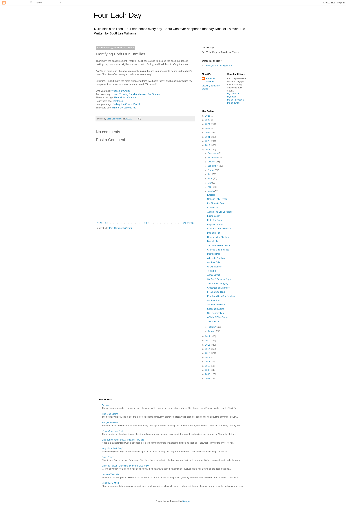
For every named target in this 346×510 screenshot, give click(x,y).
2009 (208, 370)
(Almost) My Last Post (112, 431)
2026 (208, 116)
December (213, 153)
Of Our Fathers (214, 266)
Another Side (213, 262)
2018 (208, 149)
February (212, 327)
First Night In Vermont (125, 97)
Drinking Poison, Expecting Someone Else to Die (126, 466)
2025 (208, 120)
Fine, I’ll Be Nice (110, 422)
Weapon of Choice (120, 91)
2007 (208, 378)
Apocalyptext (213, 275)
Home (146, 223)
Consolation (213, 207)
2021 (208, 137)
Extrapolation (213, 216)
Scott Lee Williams (210, 80)
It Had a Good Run (216, 292)
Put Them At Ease (216, 203)
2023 (208, 128)
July (210, 174)
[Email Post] (139, 119)
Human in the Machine (218, 237)
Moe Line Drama (110, 414)
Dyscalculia (213, 241)
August (211, 170)
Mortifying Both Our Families (221, 296)
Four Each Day (117, 15)
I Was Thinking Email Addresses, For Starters (136, 94)
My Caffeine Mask (110, 483)
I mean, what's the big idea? (218, 65)
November (213, 157)
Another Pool (213, 300)
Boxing (105, 405)
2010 (208, 366)
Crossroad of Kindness (218, 288)
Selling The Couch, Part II (126, 104)
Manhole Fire (213, 233)
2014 (208, 349)
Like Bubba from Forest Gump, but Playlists (123, 440)
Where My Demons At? (124, 107)
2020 (208, 141)
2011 (208, 361)
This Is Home (213, 321)
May (210, 183)
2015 (208, 345)
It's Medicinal (213, 254)
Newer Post (102, 223)
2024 (208, 124)
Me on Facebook (235, 100)
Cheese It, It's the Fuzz (218, 250)
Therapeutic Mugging (217, 283)
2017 (208, 336)
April (210, 187)
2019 (208, 145)
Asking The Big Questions (219, 212)
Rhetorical (118, 101)
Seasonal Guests (215, 309)
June (210, 178)
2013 (208, 353)
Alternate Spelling (216, 258)
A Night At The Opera (217, 317)
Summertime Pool (216, 304)
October (212, 161)
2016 (208, 340)
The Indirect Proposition (218, 245)
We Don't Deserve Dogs (219, 279)
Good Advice (108, 457)
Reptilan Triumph (215, 224)
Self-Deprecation (215, 313)
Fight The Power (215, 220)
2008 (208, 374)
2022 (208, 132)
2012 (208, 357)
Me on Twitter (233, 103)
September (213, 166)
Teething (211, 271)
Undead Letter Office (217, 199)
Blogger (186, 501)
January (212, 331)
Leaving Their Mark (111, 474)
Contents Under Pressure (219, 228)
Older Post (188, 223)
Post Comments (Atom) (120, 228)
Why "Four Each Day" (112, 448)
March (211, 191)
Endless (211, 195)
